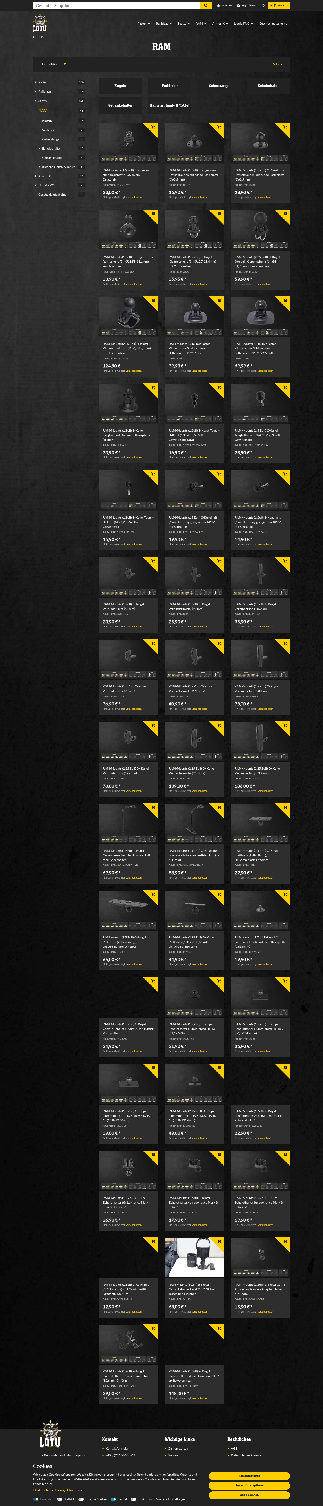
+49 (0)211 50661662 (120, 1455)
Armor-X (218, 23)
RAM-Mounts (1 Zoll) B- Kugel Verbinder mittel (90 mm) (189, 606)
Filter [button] (280, 64)
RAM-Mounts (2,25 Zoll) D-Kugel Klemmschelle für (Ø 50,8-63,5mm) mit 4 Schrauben (127, 348)
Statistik (69, 1499)
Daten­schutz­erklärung (50, 1490)
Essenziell (46, 1499)
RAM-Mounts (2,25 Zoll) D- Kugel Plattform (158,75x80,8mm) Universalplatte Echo (192, 941)
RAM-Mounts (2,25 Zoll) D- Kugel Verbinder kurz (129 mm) (126, 771)
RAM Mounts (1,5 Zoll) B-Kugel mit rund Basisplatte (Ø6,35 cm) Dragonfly (127, 174)
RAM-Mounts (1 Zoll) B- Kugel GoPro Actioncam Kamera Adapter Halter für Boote (260, 1289)
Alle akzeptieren (249, 1476)
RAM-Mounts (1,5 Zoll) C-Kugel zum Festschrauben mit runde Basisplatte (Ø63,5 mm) (259, 174)
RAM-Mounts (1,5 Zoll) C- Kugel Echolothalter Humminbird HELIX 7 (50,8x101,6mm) (259, 1028)
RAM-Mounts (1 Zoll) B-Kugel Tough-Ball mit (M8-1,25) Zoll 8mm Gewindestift (128, 521)
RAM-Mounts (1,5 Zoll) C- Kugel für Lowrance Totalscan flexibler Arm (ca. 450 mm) (194, 855)
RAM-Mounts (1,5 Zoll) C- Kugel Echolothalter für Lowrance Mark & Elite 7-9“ (259, 1202)
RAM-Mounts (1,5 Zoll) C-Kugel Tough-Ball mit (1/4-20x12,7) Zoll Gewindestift (257, 434)
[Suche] (206, 5)
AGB (234, 1448)
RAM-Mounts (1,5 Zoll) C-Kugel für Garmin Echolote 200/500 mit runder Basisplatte (128, 1028)
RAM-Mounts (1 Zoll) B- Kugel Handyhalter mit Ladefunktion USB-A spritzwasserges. (194, 1375)
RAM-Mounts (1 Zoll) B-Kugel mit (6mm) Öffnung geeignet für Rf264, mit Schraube (258, 521)
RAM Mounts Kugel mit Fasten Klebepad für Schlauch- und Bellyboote (189, 348)
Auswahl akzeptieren (249, 1485)
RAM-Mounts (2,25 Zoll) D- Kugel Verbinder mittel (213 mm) (192, 771)
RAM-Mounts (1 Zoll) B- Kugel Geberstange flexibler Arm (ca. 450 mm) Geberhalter (126, 855)
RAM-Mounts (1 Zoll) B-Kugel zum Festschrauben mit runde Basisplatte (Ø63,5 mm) (193, 174)
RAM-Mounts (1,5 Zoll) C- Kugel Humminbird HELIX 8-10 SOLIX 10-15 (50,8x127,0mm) (127, 1115)
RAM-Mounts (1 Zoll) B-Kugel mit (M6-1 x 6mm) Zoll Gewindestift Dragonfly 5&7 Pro (126, 1289)
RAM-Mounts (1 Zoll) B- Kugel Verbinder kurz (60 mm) (123, 606)
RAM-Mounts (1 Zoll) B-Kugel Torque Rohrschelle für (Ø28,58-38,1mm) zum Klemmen (128, 261)
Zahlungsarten (178, 1448)
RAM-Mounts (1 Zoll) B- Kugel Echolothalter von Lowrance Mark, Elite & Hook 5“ (258, 1115)
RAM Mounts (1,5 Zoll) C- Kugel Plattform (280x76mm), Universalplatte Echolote (124, 941)
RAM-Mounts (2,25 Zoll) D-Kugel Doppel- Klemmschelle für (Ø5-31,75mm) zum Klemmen (257, 261)
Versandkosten (134, 197)
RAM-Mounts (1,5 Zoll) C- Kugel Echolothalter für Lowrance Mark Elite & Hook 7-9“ (125, 1202)
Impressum (76, 1490)
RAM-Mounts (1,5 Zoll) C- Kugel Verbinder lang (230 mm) (256, 688)
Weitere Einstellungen (171, 1499)
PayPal (122, 1499)
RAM (199, 23)
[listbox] (128, 143)
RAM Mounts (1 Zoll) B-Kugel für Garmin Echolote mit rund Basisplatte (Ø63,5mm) (260, 941)
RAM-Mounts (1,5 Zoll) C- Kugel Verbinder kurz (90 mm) (125, 688)
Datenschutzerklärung (246, 1455)
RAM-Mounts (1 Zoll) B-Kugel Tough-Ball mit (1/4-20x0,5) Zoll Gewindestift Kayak (194, 434)
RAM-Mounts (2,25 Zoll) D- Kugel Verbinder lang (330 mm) (258, 771)
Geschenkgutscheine (273, 23)
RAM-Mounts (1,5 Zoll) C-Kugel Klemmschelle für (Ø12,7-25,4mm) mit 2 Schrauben (192, 261)
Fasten (142, 23)
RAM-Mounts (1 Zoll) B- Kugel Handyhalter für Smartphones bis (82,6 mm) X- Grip (125, 1375)
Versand (174, 1455)
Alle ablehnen (249, 1495)
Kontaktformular (117, 1448)
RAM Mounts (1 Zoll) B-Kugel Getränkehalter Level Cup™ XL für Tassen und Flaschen (191, 1289)
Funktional (145, 1499)
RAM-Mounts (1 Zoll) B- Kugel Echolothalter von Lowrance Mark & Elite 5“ (193, 1202)
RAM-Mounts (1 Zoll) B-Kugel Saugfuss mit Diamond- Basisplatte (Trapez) (126, 434)
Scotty (182, 23)
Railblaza (162, 23)
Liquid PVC (242, 23)
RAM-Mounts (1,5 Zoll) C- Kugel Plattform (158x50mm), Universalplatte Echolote (256, 855)
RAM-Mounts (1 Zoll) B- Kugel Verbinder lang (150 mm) (255, 606)
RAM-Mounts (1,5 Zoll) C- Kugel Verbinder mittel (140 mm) (190, 688)
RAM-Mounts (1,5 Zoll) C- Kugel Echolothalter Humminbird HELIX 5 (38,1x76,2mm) (193, 1028)
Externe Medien (96, 1499)
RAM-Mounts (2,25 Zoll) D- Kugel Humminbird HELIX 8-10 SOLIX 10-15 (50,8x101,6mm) (193, 1115)
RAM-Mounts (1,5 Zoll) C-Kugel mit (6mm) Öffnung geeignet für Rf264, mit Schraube (193, 521)
